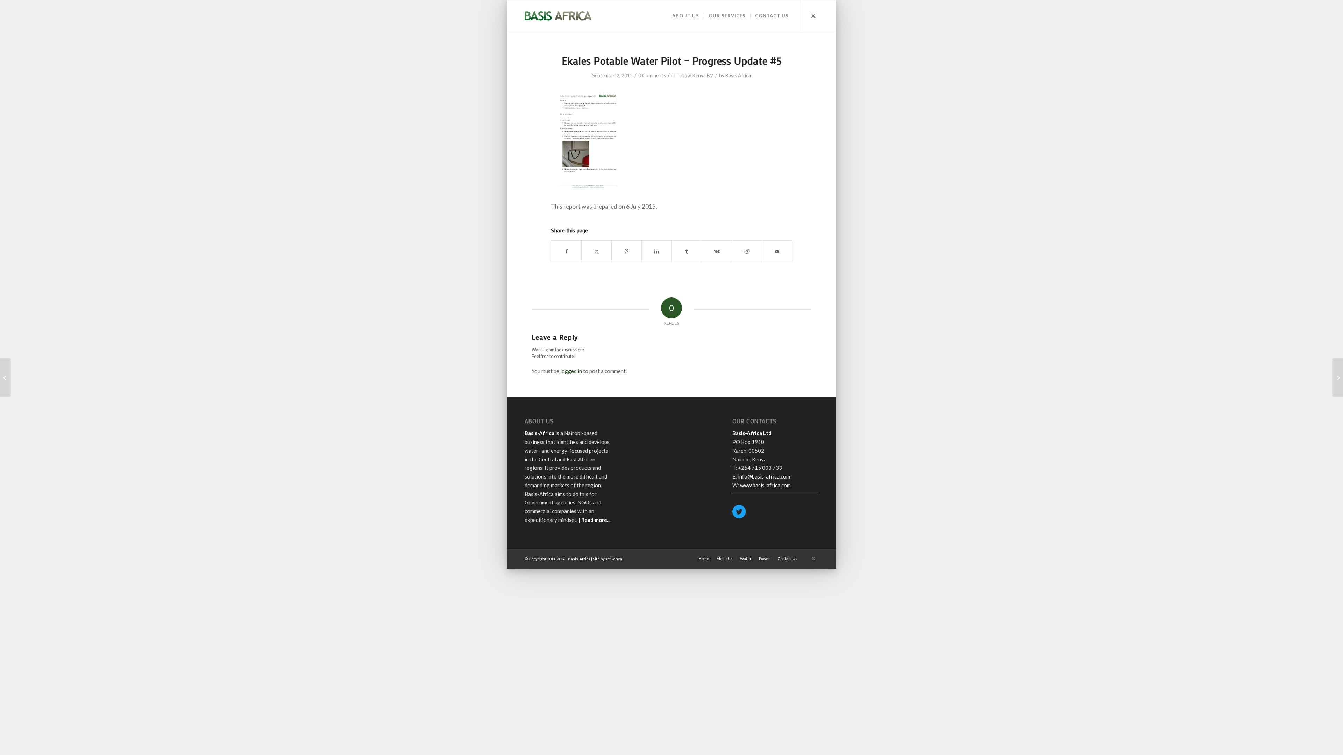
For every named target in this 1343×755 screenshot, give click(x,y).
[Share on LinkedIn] (657, 251)
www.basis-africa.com (765, 485)
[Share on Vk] (717, 251)
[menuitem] (686, 15)
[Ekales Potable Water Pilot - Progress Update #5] (588, 191)
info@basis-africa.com (764, 476)
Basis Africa (738, 75)
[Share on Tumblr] (687, 251)
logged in (571, 371)
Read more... (595, 520)
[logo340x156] (558, 15)
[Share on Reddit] (747, 251)
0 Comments (652, 75)
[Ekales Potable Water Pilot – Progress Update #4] (5, 377)
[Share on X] (596, 251)
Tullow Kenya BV (694, 75)
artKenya (613, 558)
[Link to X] (813, 15)
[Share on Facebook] (566, 251)
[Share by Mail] (777, 251)
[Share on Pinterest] (626, 251)
